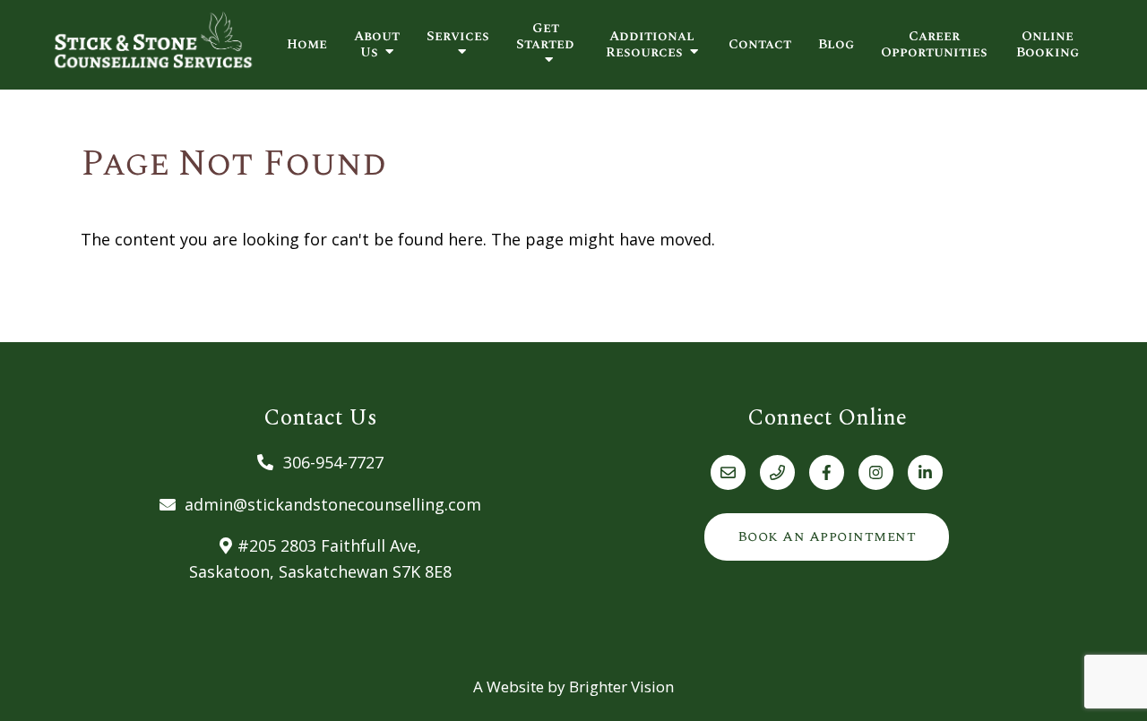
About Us (377, 45)
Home (307, 45)
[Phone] (777, 472)
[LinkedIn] (925, 472)
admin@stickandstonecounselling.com (333, 504)
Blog (836, 45)
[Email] (728, 472)
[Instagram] (875, 472)
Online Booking (1047, 45)
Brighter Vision (621, 686)
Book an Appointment (827, 536)
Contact (760, 45)
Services (458, 38)
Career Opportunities (934, 45)
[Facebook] (826, 472)
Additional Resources (650, 45)
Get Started (545, 38)
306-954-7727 (333, 462)
